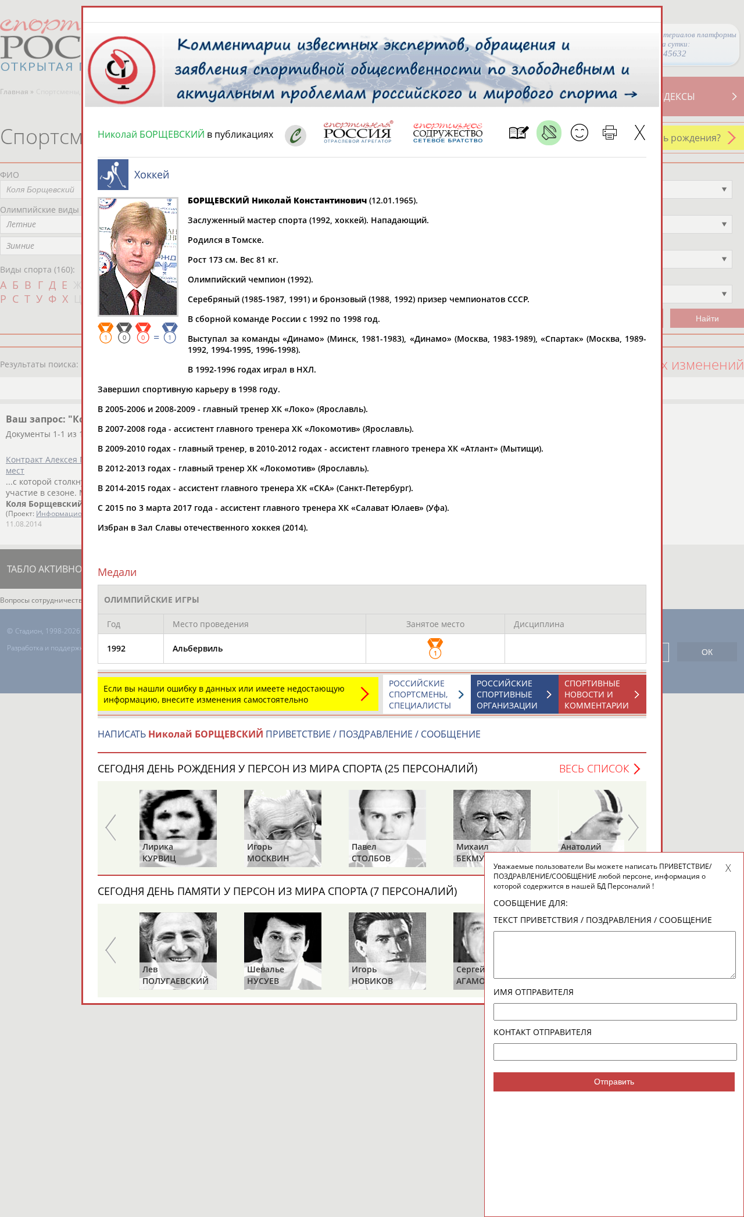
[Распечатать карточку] (609, 132)
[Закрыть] (639, 132)
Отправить (614, 1081)
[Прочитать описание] (548, 132)
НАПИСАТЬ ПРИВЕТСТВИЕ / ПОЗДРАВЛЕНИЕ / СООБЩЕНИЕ (289, 734)
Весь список (594, 768)
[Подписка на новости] (518, 132)
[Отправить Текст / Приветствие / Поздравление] (579, 132)
